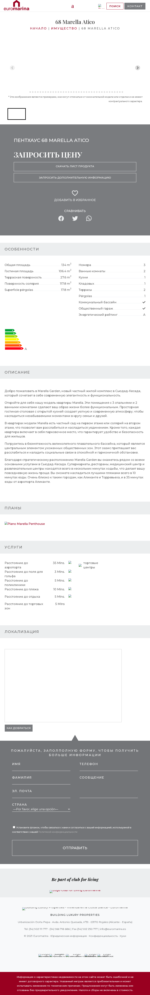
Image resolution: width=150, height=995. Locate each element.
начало (38, 28)
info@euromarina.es (113, 929)
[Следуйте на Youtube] (82, 943)
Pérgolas (85, 296)
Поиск (115, 6)
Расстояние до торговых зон (24, 606)
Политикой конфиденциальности (57, 832)
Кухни (83, 277)
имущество (64, 28)
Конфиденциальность (103, 936)
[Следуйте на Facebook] (62, 943)
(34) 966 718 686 (60, 929)
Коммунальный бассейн (98, 302)
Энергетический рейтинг (98, 314)
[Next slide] (137, 67)
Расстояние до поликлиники (16, 583)
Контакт (134, 6)
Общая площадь (17, 265)
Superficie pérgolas (19, 290)
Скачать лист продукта (75, 166)
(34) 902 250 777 (87, 929)
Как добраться (19, 728)
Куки (123, 936)
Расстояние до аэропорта (16, 565)
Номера (85, 265)
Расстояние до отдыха (22, 596)
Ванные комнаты (92, 271)
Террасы (85, 290)
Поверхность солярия (22, 283)
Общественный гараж (96, 308)
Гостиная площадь (19, 271)
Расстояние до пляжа (22, 589)
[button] (17, 114)
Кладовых (86, 283)
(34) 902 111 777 (38, 929)
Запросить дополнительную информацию (75, 177)
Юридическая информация (68, 936)
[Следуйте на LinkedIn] (87, 943)
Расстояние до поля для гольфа (24, 574)
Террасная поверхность (23, 277)
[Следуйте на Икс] (67, 943)
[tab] (28, 92)
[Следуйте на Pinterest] (77, 943)
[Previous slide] (12, 67)
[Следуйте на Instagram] (72, 943)
